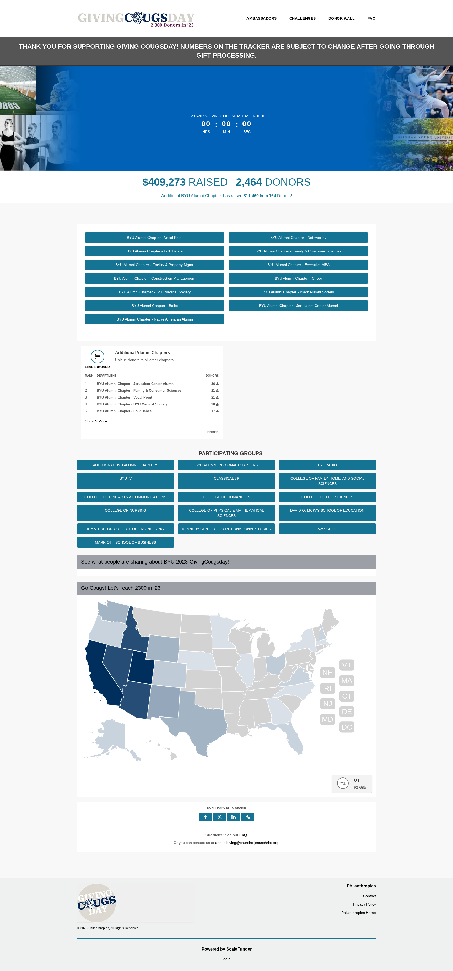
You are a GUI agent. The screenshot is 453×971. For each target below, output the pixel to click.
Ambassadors (261, 18)
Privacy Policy (364, 904)
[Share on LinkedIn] (233, 817)
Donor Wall (341, 18)
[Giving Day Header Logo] (136, 18)
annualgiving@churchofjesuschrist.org (246, 843)
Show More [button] (96, 421)
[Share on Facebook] (205, 817)
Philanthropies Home (358, 913)
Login (225, 959)
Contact (369, 896)
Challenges (302, 18)
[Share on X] (219, 817)
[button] (247, 817)
